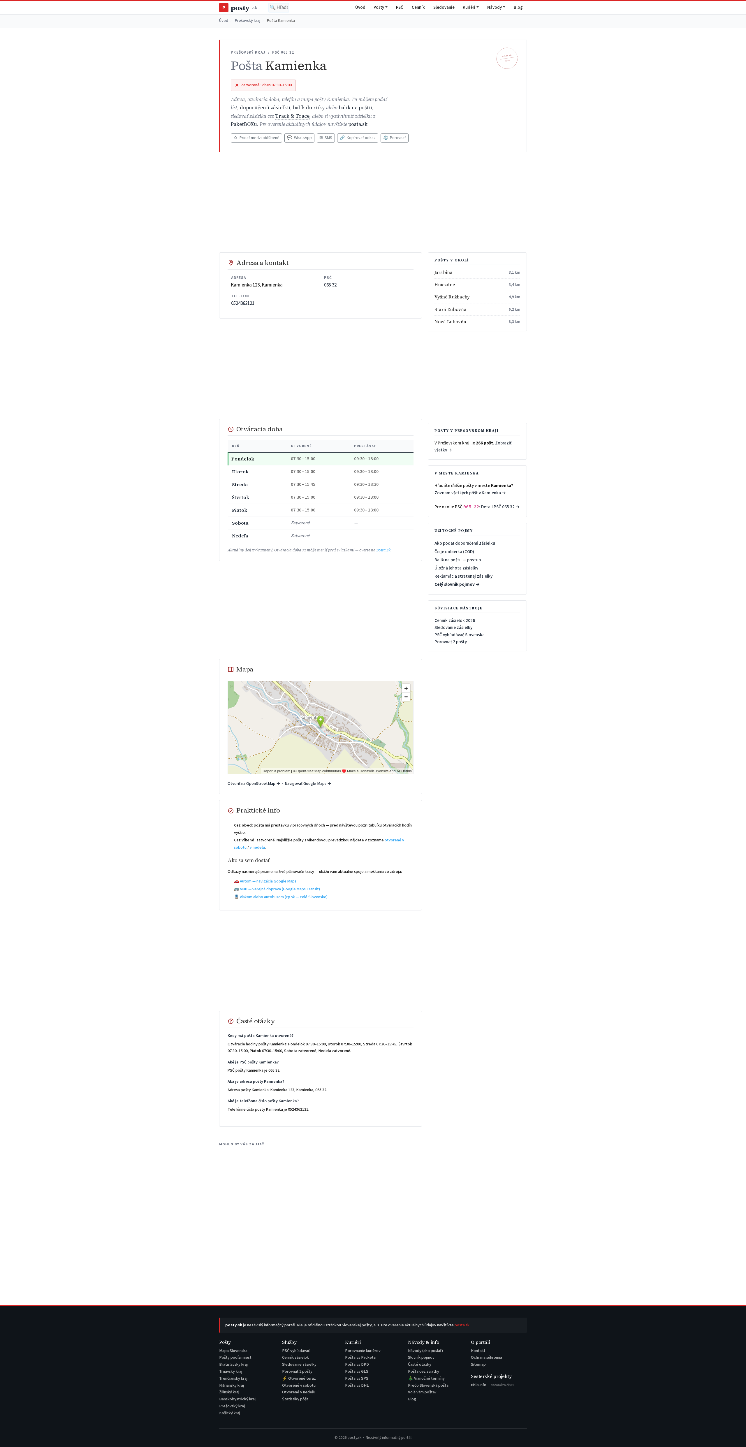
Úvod (360, 7)
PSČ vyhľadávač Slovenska (459, 635)
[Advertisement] (373, 202)
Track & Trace (292, 116)
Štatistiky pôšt (295, 1399)
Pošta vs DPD (357, 1364)
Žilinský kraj (229, 1392)
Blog (518, 7)
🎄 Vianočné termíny (426, 1378)
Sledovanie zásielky (453, 627)
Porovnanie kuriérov (363, 1351)
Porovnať (394, 138)
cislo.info (492, 1385)
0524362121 (242, 303)
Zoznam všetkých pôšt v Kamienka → (470, 493)
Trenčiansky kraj (233, 1378)
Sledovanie (444, 7)
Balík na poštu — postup (457, 560)
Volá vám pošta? (422, 1392)
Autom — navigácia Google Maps (268, 881)
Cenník (418, 7)
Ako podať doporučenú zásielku (464, 543)
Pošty (379, 7)
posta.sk (357, 124)
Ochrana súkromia (486, 1357)
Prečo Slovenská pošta (428, 1385)
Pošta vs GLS (356, 1371)
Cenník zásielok (295, 1357)
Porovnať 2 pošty (450, 642)
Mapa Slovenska (233, 1351)
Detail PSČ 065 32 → (500, 507)
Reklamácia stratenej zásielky (463, 576)
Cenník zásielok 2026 (454, 620)
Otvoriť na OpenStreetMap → (254, 783)
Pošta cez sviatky (423, 1371)
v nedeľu (257, 847)
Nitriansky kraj (231, 1385)
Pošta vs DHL (357, 1385)
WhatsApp (299, 138)
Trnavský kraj (230, 1371)
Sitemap (478, 1364)
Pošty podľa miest (235, 1357)
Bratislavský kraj (233, 1364)
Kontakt (478, 1351)
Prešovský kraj (247, 21)
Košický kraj (229, 1413)
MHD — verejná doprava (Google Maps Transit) (280, 889)
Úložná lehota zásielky (456, 568)
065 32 (330, 285)
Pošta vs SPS (356, 1378)
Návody (494, 7)
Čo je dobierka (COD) (454, 551)
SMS (325, 138)
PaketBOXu (244, 124)
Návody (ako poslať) (425, 1351)
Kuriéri (469, 7)
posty (239, 8)
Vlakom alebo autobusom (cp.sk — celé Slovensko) (284, 897)
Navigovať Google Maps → (308, 783)
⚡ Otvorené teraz (299, 1378)
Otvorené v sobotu (299, 1385)
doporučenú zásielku (265, 107)
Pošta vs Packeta (360, 1357)
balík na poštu (355, 107)
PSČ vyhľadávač (296, 1351)
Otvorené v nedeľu (298, 1392)
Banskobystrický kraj (237, 1399)
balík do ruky (309, 107)
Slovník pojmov (421, 1357)
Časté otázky (419, 1364)
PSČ (399, 7)
